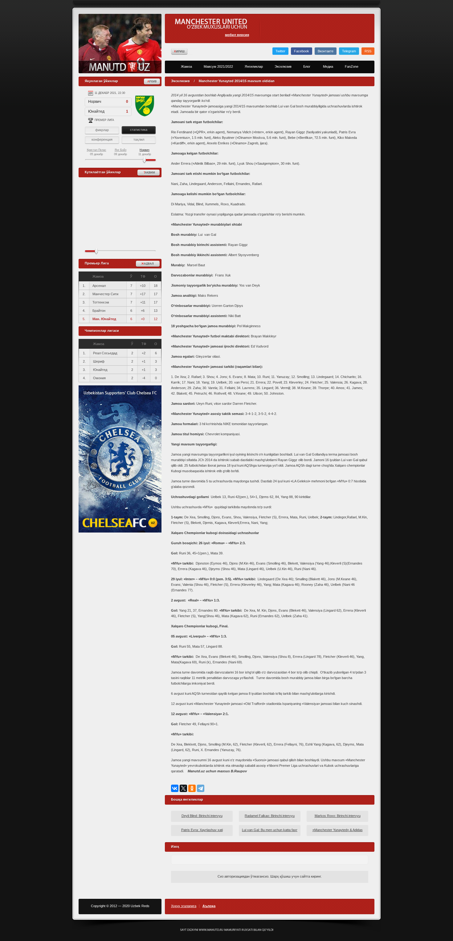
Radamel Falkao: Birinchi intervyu (270, 816)
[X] (183, 788)
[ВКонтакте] (174, 788)
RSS (368, 51)
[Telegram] (200, 788)
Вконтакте (325, 51)
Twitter (280, 51)
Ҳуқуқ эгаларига (183, 906)
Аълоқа (208, 906)
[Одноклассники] (192, 788)
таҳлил (138, 139)
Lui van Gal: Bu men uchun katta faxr (269, 830)
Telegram (349, 51)
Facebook (301, 51)
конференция (102, 139)
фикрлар (102, 130)
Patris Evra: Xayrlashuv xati (202, 830)
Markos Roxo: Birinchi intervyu (338, 816)
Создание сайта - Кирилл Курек (226, 930)
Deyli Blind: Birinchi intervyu (202, 816)
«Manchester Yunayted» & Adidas (337, 830)
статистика (138, 129)
